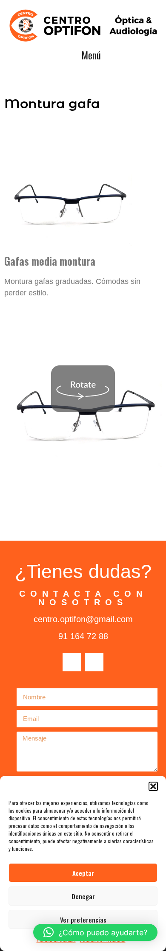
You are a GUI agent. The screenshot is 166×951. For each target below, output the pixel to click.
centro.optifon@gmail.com (83, 619)
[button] (153, 786)
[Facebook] (72, 662)
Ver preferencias (83, 919)
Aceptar (83, 873)
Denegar (83, 896)
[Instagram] (94, 662)
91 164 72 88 (83, 636)
